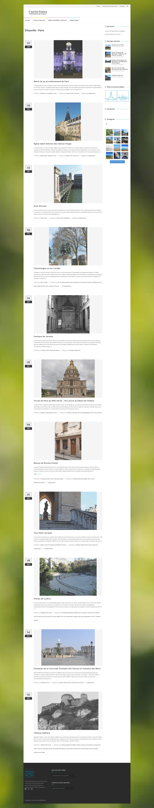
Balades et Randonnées (47, 412)
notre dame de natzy (71, 748)
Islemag (27, 800)
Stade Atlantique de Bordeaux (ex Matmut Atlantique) (119, 61)
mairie (68, 93)
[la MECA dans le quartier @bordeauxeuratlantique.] (117, 155)
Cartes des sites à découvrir (110, 6)
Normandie (62, 748)
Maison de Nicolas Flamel (46, 463)
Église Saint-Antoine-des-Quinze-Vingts (52, 144)
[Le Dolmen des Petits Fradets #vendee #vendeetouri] (124, 140)
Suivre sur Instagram (118, 161)
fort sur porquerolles (67, 616)
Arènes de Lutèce (42, 599)
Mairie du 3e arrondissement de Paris (51, 81)
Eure (49, 745)
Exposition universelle (80, 282)
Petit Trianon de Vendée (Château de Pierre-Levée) (119, 54)
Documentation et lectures (113, 34)
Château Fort (44, 745)
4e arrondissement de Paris (65, 282)
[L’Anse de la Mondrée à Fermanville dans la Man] (124, 147)
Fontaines (43, 350)
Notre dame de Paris (39, 286)
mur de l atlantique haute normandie (48, 748)
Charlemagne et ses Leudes (47, 268)
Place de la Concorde (78, 682)
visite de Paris (98, 412)
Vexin (43, 752)
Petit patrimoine (54, 350)
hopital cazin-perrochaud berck (82, 616)
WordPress (42, 800)
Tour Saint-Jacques (43, 533)
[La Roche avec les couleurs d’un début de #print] (109, 140)
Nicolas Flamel (83, 479)
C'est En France (38, 11)
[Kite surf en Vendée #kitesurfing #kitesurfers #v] (109, 147)
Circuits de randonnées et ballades (115, 31)
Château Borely (117, 75)
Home (98, 6)
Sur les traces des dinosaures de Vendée (120, 68)
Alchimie (75, 479)
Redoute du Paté (118, 45)
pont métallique (65, 218)
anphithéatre (77, 612)
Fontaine (72, 350)
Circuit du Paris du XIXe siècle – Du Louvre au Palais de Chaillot (64, 401)
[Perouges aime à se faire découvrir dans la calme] (124, 155)
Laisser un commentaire (88, 93)
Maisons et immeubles (47, 93)
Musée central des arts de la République (78, 412)
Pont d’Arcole (40, 206)
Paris (55, 93)
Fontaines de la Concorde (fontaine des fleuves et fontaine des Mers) (67, 669)
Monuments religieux (47, 155)
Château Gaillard (42, 733)
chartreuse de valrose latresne (42, 616)
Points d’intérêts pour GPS (57, 20)
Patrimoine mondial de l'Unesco (57, 545)
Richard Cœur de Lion (87, 748)
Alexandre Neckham (67, 612)
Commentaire (51, 482)
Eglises (43, 545)
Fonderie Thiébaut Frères (94, 282)
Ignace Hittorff (64, 682)
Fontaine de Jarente (43, 336)
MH (76, 350)
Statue (46, 282)
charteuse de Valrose (94, 612)
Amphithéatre (44, 612)
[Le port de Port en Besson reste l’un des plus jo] (109, 155)
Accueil (27, 20)
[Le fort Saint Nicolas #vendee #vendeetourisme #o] (124, 132)
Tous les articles (39, 20)
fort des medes (56, 616)
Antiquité (84, 612)
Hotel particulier (45, 479)
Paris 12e (76, 155)
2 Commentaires (66, 286)
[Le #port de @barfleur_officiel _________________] (117, 132)
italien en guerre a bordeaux (85, 745)
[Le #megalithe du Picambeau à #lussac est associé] (109, 132)
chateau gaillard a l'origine (68, 745)
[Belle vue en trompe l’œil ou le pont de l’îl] (117, 147)
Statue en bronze (54, 286)
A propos (122, 6)
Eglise (68, 155)
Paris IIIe (76, 93)
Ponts (45, 218)
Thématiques (74, 20)
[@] (110, 125)
